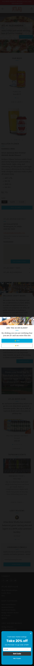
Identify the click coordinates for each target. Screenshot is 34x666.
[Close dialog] (30, 633)
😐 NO (17, 345)
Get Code (17, 654)
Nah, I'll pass (17, 658)
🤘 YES (17, 340)
